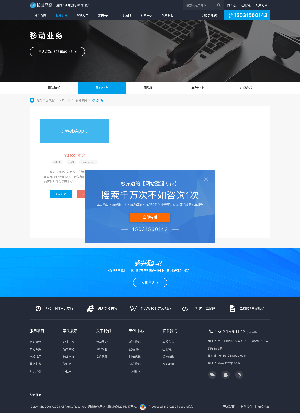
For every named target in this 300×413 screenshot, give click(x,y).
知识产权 (245, 88)
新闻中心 (146, 15)
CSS (71, 162)
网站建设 (232, 5)
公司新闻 (135, 371)
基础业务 (197, 88)
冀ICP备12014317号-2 (122, 406)
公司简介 (102, 341)
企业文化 (102, 349)
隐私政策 (168, 356)
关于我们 (125, 15)
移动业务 (102, 88)
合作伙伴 (102, 356)
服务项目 (61, 15)
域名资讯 (135, 341)
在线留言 (247, 5)
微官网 (67, 363)
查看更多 (61, 194)
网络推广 (150, 88)
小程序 (67, 371)
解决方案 (82, 15)
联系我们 (167, 15)
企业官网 (68, 341)
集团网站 (68, 356)
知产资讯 (135, 363)
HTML (57, 162)
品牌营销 (68, 349)
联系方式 (261, 5)
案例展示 (104, 15)
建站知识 (135, 349)
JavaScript (88, 162)
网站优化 (135, 356)
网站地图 (168, 363)
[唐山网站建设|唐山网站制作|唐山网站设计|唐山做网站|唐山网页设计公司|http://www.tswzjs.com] (42, 5)
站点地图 (263, 406)
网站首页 (40, 15)
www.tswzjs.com (229, 363)
